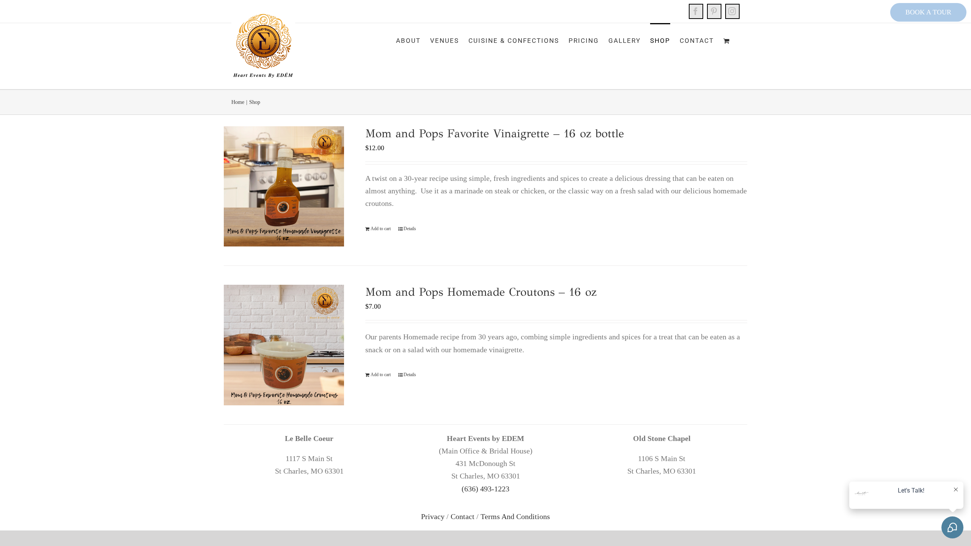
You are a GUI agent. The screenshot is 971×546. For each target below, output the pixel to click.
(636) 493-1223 (485, 489)
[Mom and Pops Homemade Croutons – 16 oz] (284, 345)
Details (410, 228)
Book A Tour (928, 12)
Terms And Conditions (515, 516)
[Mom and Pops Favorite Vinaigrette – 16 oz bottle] (284, 186)
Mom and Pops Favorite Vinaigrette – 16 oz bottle (494, 133)
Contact (463, 516)
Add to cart (381, 228)
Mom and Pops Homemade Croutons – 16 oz (481, 292)
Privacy (433, 516)
